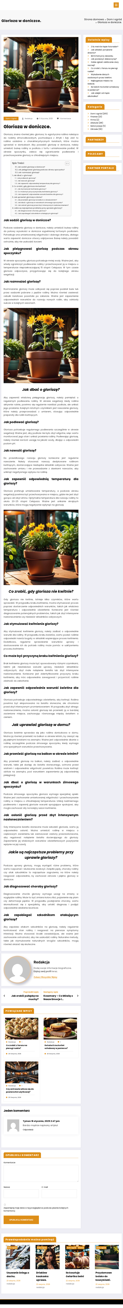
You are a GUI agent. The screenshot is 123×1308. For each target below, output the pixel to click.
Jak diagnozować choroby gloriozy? (32, 211)
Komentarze (9, 1162)
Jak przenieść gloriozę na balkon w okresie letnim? (37, 200)
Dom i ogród (11, 118)
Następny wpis (50, 992)
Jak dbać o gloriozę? (22, 175)
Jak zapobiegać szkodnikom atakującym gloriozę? (38, 213)
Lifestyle (94, 122)
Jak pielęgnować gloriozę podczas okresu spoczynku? (41, 170)
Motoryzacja (96, 126)
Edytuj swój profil (42, 971)
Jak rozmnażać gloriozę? (28, 172)
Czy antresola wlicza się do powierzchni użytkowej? (20, 1090)
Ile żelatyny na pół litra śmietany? (79, 1274)
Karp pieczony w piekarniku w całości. (107, 1276)
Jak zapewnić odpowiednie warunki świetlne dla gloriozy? (40, 194)
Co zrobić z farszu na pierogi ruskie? (16, 1047)
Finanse (94, 116)
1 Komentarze (65, 118)
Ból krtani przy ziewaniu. (102, 56)
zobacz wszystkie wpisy (45, 977)
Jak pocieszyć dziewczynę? (104, 59)
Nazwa (7, 1187)
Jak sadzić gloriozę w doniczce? (31, 167)
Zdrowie (94, 129)
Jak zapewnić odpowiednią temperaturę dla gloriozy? (38, 183)
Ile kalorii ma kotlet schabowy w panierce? (56, 1047)
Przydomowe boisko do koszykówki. (16, 1276)
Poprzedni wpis (31, 992)
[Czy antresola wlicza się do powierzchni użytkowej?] (21, 1072)
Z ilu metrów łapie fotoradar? (104, 46)
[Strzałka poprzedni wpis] (4, 996)
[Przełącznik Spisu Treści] (66, 163)
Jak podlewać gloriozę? (26, 178)
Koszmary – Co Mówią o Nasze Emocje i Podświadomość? (58, 997)
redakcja (28, 118)
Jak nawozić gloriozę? (26, 181)
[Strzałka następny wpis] (77, 996)
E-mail (45, 1187)
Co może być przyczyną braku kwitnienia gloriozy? (38, 192)
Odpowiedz (28, 1129)
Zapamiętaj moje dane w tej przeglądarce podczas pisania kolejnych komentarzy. (36, 1209)
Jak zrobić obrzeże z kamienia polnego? (44, 1278)
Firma (93, 119)
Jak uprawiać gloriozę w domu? (28, 197)
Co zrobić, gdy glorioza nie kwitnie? (30, 186)
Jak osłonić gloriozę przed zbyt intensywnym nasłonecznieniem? (43, 205)
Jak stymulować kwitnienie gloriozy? (31, 189)
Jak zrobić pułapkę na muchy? (25, 997)
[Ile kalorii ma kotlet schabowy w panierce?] (60, 1028)
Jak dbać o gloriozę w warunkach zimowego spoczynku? (40, 202)
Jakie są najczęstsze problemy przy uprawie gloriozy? (38, 208)
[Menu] (116, 5)
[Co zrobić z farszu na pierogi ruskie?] (21, 1028)
